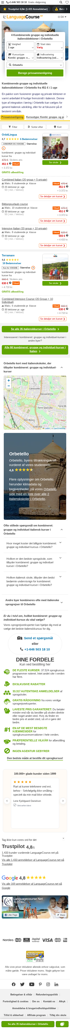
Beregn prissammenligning (35, 72)
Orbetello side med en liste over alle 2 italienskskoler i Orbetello (33, 494)
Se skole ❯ (55, 162)
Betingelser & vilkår (21, 994)
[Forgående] (3, 116)
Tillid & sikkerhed (13, 1015)
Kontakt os (49, 1001)
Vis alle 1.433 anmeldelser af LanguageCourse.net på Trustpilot (33, 862)
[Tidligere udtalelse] (7, 801)
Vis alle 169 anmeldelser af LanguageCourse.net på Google (32, 885)
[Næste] (67, 116)
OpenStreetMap (59, 428)
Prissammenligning (12, 117)
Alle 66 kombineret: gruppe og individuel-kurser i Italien (35, 349)
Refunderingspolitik (47, 994)
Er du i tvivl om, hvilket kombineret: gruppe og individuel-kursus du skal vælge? (33, 617)
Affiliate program (36, 1015)
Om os (35, 1001)
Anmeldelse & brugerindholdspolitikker (34, 1008)
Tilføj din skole (58, 1015)
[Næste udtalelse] (63, 801)
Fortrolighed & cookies (15, 1001)
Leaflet (47, 428)
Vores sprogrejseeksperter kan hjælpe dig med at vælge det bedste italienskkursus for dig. (32, 626)
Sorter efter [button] (37, 127)
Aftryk (62, 1001)
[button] (2, 2)
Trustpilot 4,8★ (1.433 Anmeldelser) (28, 9)
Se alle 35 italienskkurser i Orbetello (33, 328)
